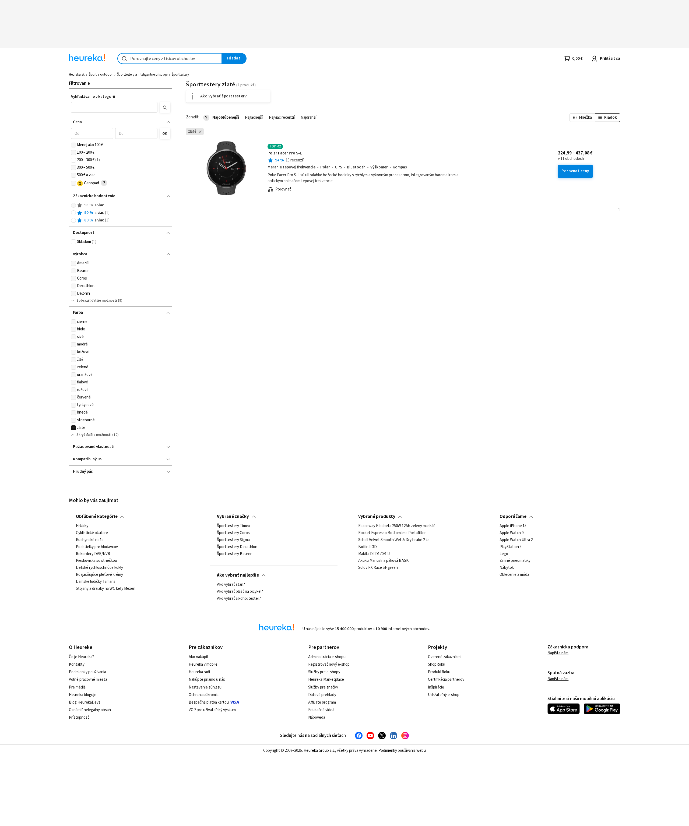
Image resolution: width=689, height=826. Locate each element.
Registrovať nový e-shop (329, 664)
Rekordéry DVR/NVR (93, 554)
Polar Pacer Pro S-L (285, 153)
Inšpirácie (436, 687)
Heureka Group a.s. (319, 750)
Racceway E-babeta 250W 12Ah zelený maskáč (396, 526)
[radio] (73, 205)
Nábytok (507, 567)
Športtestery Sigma (233, 540)
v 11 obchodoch (571, 158)
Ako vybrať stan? (231, 584)
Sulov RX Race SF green (378, 567)
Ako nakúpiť (199, 657)
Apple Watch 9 (511, 533)
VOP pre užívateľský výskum (212, 710)
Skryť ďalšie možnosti (93, 434)
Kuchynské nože (90, 540)
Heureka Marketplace (326, 679)
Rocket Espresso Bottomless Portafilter (392, 533)
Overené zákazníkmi (444, 657)
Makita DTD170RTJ (374, 554)
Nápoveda (316, 717)
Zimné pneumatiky (515, 561)
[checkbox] (73, 145)
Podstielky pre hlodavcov (97, 547)
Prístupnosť (79, 717)
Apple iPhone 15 (513, 526)
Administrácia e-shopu (327, 657)
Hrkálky (82, 526)
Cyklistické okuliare (92, 533)
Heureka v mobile (203, 664)
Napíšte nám (557, 653)
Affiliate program (322, 702)
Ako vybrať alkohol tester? (239, 598)
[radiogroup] (120, 213)
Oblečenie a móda (514, 574)
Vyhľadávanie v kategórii (93, 97)
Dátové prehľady (322, 695)
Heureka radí (199, 672)
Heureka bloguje (82, 695)
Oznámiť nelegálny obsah (90, 710)
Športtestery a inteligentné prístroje (142, 74)
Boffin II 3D (367, 547)
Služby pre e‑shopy (324, 672)
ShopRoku (436, 664)
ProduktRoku (439, 672)
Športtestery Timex (233, 526)
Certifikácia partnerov (446, 679)
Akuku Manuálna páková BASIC (384, 561)
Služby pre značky (323, 687)
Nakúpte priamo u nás (207, 679)
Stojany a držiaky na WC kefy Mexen (105, 588)
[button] (114, 107)
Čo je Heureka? (81, 657)
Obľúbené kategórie (97, 516)
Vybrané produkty (376, 516)
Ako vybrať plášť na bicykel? (240, 591)
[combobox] (169, 58)
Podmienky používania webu (402, 750)
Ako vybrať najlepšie (238, 575)
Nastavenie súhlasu (205, 687)
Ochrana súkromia (204, 695)
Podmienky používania (87, 672)
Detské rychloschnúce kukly (99, 567)
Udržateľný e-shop (443, 695)
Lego (504, 554)
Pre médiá (77, 687)
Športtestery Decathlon (237, 547)
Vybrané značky (233, 516)
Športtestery (180, 74)
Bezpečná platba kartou (209, 702)
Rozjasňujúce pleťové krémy (99, 574)
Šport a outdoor (101, 74)
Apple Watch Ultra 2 (516, 540)
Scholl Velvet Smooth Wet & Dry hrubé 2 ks (394, 540)
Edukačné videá (321, 710)
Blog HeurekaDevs (84, 702)
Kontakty (77, 664)
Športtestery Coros (233, 533)
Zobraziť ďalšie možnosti (96, 300)
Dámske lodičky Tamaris (95, 581)
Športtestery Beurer (234, 554)
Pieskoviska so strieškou (96, 561)
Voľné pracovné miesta (88, 679)
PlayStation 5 (511, 547)
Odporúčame (513, 516)
